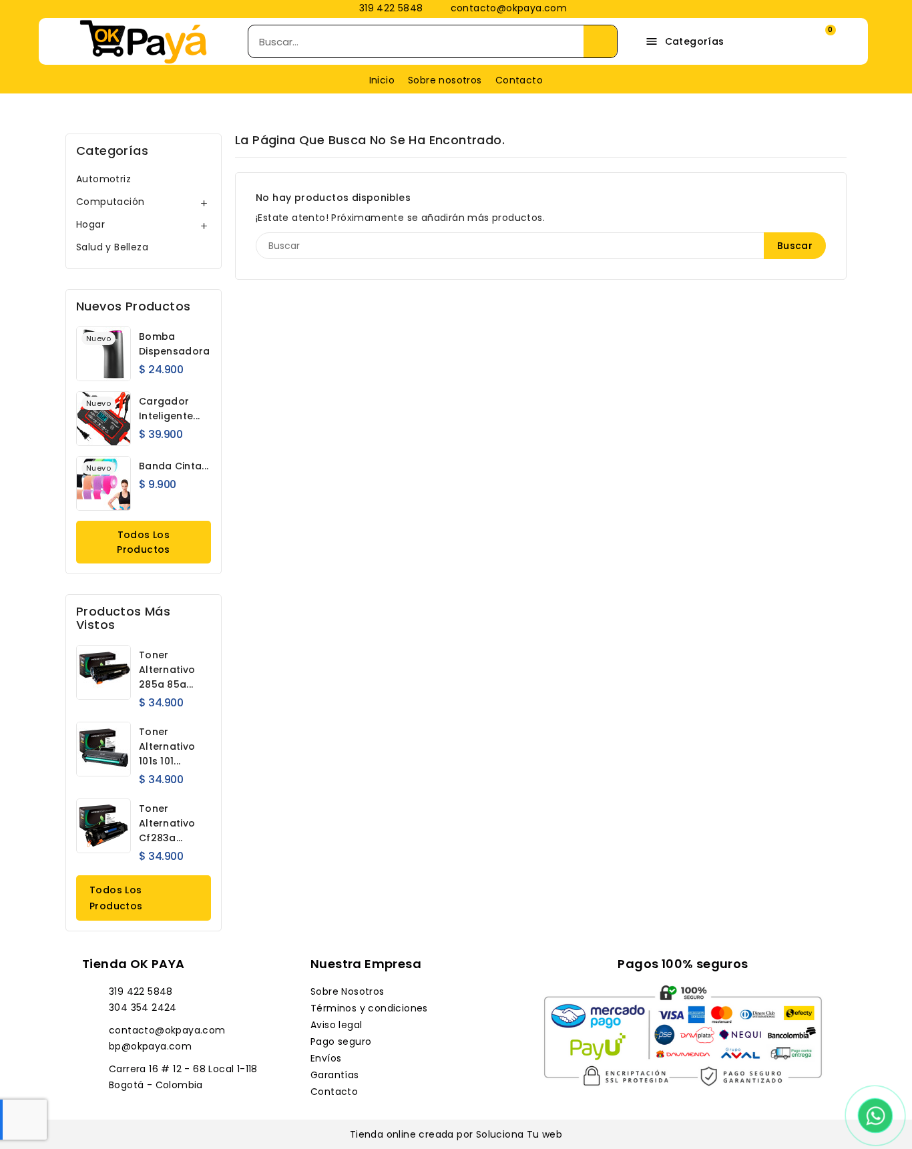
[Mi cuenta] (780, 42)
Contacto (519, 80)
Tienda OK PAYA (133, 963)
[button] (819, 41)
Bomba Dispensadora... (178, 344)
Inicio (382, 80)
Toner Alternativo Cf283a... (167, 823)
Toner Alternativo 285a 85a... (167, 669)
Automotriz (103, 179)
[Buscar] (600, 41)
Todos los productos (143, 542)
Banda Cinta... (173, 466)
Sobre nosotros (445, 80)
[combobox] (406, 41)
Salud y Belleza (112, 247)
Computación (110, 201)
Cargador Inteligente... (169, 409)
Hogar (90, 224)
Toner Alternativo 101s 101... (167, 746)
